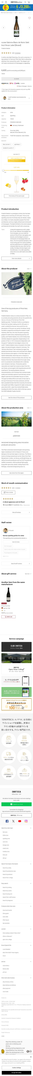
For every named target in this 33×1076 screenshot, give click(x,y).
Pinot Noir (14, 130)
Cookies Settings (16, 1067)
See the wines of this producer (16, 397)
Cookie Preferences (5, 1032)
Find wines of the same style (16, 196)
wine (15, 12)
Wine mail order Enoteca (6, 12)
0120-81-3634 (12, 1001)
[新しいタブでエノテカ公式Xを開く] (13, 821)
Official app (19, 815)
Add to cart (9, 616)
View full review (15, 542)
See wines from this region (16, 473)
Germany (30, 12)
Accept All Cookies (16, 1072)
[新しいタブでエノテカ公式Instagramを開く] (26, 821)
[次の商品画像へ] (29, 27)
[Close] (31, 1057)
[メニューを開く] (2, 2)
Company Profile (4, 1025)
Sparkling (12, 115)
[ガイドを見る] (6, 2)
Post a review (9, 492)
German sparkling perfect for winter (13, 535)
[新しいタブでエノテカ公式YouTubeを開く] (19, 821)
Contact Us (3, 997)
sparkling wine (22, 12)
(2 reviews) (17, 53)
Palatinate (20, 125)
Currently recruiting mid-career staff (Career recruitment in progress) (16, 1029)
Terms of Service (5, 1021)
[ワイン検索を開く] (25, 2)
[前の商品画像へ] (3, 27)
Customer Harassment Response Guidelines (11, 1018)
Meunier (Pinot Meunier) (18, 132)
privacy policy (4, 1014)
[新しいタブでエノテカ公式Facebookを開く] (7, 821)
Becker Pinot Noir (5, 606)
